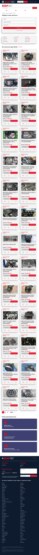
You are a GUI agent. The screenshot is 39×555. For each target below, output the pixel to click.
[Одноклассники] (33, 458)
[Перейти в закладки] (30, 1)
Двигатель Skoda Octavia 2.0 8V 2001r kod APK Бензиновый (10, 116)
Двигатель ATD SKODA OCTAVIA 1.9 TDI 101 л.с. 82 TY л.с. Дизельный (28, 64)
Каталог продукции (9, 13)
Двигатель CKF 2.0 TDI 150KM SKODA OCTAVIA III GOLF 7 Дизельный (10, 141)
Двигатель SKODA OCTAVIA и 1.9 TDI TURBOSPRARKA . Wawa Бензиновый (28, 90)
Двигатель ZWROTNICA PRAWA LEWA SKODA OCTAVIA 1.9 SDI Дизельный (10, 348)
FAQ (21, 466)
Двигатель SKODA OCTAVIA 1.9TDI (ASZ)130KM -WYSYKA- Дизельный (27, 322)
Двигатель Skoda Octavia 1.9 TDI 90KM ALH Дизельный (28, 245)
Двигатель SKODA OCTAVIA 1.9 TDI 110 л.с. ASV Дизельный (28, 270)
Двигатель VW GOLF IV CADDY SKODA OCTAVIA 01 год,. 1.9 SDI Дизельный (28, 219)
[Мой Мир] (35, 458)
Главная (3, 13)
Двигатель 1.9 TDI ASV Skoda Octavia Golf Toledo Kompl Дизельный (28, 348)
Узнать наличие (14, 68)
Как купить (4, 465)
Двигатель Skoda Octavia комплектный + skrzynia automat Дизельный (27, 167)
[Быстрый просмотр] (16, 72)
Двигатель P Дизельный (9, 244)
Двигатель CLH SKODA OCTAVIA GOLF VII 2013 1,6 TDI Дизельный (10, 64)
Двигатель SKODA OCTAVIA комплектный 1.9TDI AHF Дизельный (9, 296)
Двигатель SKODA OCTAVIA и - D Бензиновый (28, 193)
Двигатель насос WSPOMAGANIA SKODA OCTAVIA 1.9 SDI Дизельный (10, 374)
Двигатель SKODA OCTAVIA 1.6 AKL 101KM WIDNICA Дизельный (10, 193)
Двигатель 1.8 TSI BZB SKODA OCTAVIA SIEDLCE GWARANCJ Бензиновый (10, 167)
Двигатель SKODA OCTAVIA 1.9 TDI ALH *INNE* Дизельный (10, 219)
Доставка (21, 465)
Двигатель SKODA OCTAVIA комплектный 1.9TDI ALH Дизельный (27, 296)
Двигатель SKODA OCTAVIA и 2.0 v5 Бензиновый (28, 141)
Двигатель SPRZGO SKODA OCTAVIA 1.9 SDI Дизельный (9, 399)
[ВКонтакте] (32, 458)
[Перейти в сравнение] (33, 1)
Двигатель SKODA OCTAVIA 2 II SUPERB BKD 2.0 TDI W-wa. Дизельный (28, 400)
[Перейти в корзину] (35, 1)
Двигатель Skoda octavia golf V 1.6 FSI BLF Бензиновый (9, 322)
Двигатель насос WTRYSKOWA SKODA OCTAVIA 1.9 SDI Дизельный (28, 374)
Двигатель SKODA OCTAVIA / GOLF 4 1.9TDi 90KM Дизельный (10, 270)
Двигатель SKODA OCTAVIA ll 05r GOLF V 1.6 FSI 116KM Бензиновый (10, 90)
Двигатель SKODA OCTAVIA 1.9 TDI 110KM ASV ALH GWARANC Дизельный (28, 116)
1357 (11, 412)
